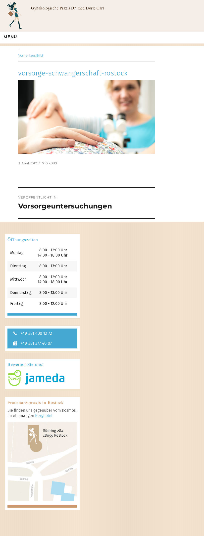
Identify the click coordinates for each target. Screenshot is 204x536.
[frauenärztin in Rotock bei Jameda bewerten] (42, 378)
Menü (10, 36)
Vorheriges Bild (30, 55)
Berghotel (43, 415)
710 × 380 (49, 163)
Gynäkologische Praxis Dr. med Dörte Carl (67, 7)
